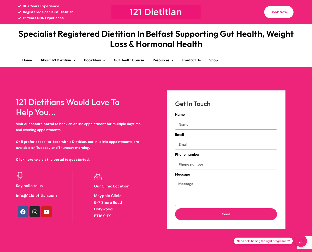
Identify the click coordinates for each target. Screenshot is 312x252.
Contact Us (191, 60)
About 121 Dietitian (56, 60)
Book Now (92, 60)
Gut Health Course (129, 60)
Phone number (187, 154)
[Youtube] (46, 211)
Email (179, 134)
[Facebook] (23, 211)
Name (180, 114)
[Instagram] (35, 211)
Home (27, 60)
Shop (213, 60)
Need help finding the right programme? (263, 241)
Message (182, 174)
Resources (161, 60)
